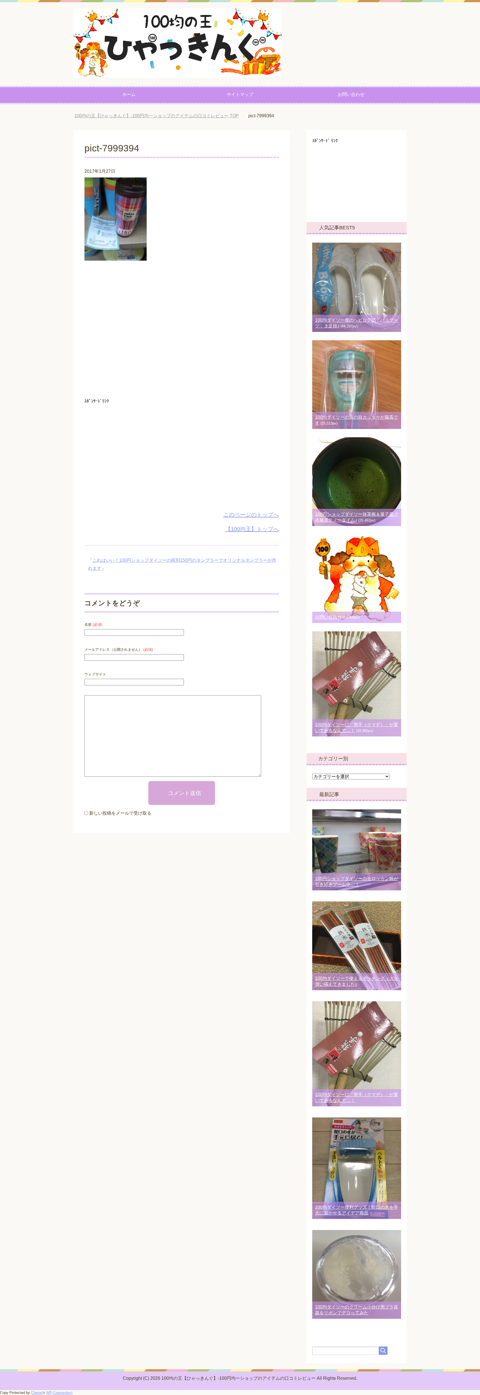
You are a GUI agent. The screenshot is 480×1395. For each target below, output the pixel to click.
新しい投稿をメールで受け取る (120, 813)
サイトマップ (240, 94)
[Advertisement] (181, 331)
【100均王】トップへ (252, 529)
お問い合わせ (351, 94)
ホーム (129, 94)
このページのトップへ (251, 515)
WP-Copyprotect (59, 1393)
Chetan (36, 1393)
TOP (161, 115)
